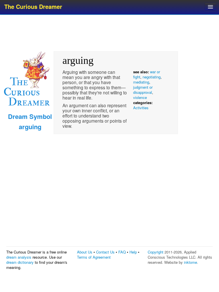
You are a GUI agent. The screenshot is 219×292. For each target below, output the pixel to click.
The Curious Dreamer (33, 6)
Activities (141, 107)
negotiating (152, 77)
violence (140, 97)
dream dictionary (20, 262)
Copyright (155, 252)
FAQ (122, 252)
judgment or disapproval (143, 89)
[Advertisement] (110, 33)
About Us (84, 252)
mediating (141, 82)
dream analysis (18, 257)
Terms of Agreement (94, 257)
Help (133, 252)
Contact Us (105, 252)
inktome (190, 262)
